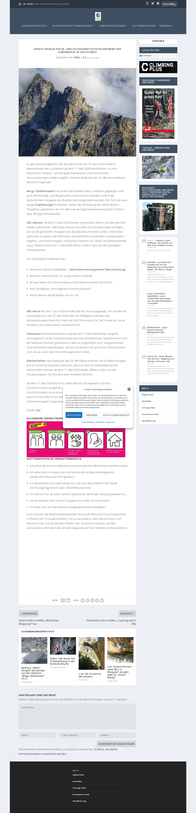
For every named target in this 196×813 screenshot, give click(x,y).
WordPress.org (148, 421)
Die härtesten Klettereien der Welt (73, 26)
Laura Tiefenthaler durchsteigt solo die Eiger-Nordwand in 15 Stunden (159, 300)
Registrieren (147, 394)
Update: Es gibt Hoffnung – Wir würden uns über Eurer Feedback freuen (160, 243)
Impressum (110, 422)
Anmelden (146, 401)
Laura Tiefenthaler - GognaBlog (156, 294)
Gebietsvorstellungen (112, 26)
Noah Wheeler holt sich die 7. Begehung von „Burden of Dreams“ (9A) (160, 358)
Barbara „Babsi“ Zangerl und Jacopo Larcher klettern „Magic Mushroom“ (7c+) (33, 673)
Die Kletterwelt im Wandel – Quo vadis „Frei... (53, 4)
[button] (129, 389)
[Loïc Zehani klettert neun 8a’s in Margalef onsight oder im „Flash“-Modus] (120, 650)
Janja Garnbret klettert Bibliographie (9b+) (157, 329)
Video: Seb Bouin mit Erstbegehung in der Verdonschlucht (62, 661)
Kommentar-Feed (150, 414)
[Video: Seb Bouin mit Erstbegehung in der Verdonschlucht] (63, 646)
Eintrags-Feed (148, 407)
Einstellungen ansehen (116, 415)
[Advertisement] (77, 560)
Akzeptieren (74, 415)
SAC (38, 410)
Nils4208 (151, 262)
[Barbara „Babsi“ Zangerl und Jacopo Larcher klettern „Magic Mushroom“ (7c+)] (34, 650)
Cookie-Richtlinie (87, 422)
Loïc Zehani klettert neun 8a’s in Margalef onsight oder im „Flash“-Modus (119, 672)
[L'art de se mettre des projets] (92, 653)
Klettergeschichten (143, 26)
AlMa (77, 57)
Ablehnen (92, 415)
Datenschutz (100, 422)
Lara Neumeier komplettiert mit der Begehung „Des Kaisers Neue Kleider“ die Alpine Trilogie (160, 266)
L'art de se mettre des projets (90, 675)
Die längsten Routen (34, 26)
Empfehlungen (45, 204)
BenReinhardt (153, 327)
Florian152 (152, 356)
